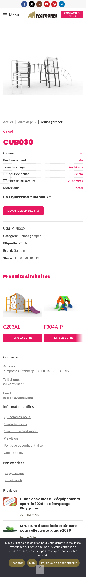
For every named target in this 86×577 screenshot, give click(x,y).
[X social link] (32, 4)
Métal (78, 188)
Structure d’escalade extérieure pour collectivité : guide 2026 (48, 528)
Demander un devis (21, 210)
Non (32, 563)
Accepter (17, 563)
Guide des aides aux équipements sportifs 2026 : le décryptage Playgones (50, 504)
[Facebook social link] (24, 4)
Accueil (8, 122)
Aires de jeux (27, 122)
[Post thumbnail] (10, 507)
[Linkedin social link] (62, 4)
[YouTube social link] (47, 4)
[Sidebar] (5, 178)
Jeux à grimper (52, 122)
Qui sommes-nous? (17, 417)
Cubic (79, 153)
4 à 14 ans (76, 167)
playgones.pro (14, 473)
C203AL (11, 327)
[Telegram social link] (37, 258)
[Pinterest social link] (54, 4)
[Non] (40, 569)
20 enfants (75, 181)
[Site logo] (42, 14)
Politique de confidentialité (23, 445)
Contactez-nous (72, 14)
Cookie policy (13, 452)
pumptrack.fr (13, 480)
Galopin (9, 131)
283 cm (77, 174)
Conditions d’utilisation (21, 431)
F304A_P (53, 327)
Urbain (78, 160)
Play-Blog (11, 438)
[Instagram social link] (39, 4)
